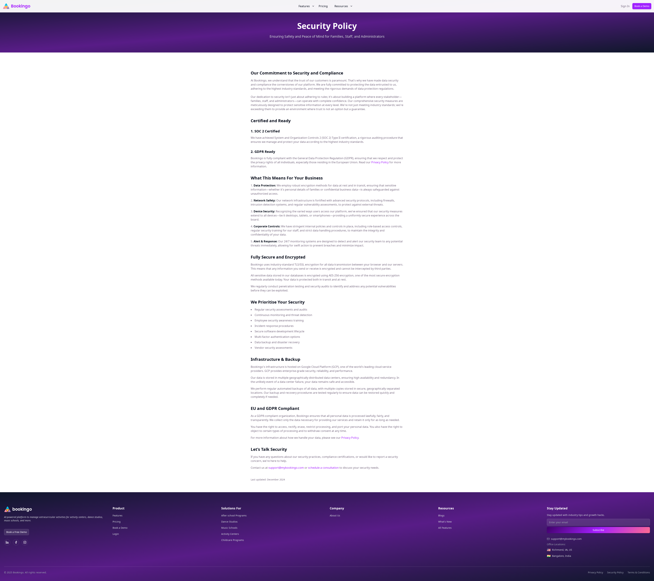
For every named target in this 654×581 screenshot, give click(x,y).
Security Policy (615, 572)
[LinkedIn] (7, 542)
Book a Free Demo (16, 532)
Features (304, 6)
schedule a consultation (323, 468)
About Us (335, 515)
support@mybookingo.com (286, 468)
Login (116, 533)
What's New (445, 521)
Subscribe (598, 530)
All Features (445, 527)
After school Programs (234, 515)
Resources (341, 6)
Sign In (625, 6)
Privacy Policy (380, 162)
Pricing (323, 6)
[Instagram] (25, 542)
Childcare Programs (232, 540)
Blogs (441, 515)
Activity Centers (230, 533)
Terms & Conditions (639, 572)
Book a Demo (641, 6)
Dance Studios (229, 521)
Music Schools (229, 527)
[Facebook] (16, 542)
